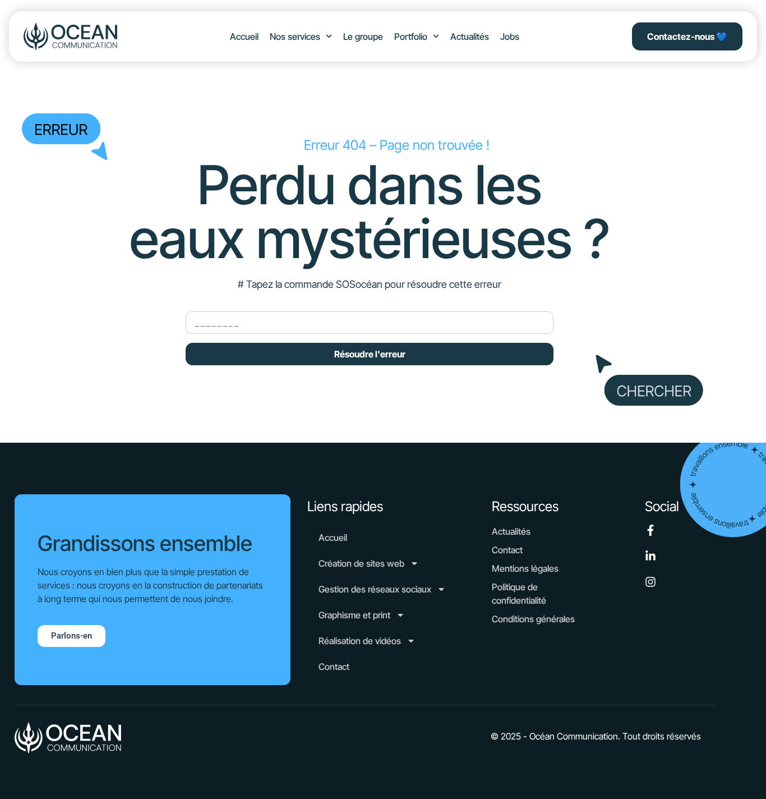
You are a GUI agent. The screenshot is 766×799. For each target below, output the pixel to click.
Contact (334, 666)
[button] (595, 736)
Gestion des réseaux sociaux (375, 589)
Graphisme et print (354, 615)
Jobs (509, 36)
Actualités (469, 36)
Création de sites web (361, 563)
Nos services (295, 36)
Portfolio (410, 36)
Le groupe (363, 36)
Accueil (244, 36)
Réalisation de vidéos (360, 640)
